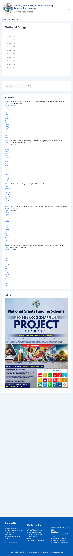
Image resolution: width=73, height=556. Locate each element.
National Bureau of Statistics (36, 534)
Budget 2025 (11, 36)
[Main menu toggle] (69, 9)
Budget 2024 (11, 40)
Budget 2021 (11, 50)
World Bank (54, 532)
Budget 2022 (11, 47)
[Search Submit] (28, 85)
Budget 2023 (11, 43)
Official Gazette (32, 536)
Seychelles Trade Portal (34, 532)
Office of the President (34, 530)
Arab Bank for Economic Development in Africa (58, 539)
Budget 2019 (11, 57)
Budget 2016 (11, 68)
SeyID (29, 538)
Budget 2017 (11, 64)
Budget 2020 (11, 54)
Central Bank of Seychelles (35, 540)
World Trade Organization (59, 542)
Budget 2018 (11, 61)
